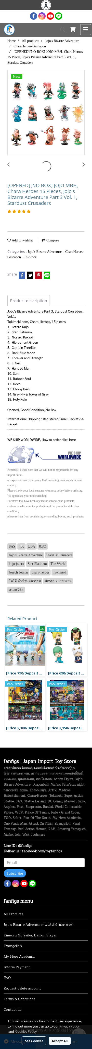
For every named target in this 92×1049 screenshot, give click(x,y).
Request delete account (22, 988)
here (72, 439)
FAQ (7, 978)
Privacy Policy (69, 1026)
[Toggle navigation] (85, 29)
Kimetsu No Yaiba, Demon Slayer (30, 935)
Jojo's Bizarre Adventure (45, 252)
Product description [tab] (28, 300)
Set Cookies (34, 1040)
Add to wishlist (22, 240)
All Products (13, 914)
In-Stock (31, 257)
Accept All (60, 1040)
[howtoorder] (46, 454)
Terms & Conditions (19, 999)
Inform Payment (17, 967)
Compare (52, 240)
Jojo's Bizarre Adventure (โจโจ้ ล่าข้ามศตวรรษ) (38, 925)
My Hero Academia (19, 956)
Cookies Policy (26, 1031)
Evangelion (13, 946)
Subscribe (15, 873)
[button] (61, 29)
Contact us (12, 1009)
